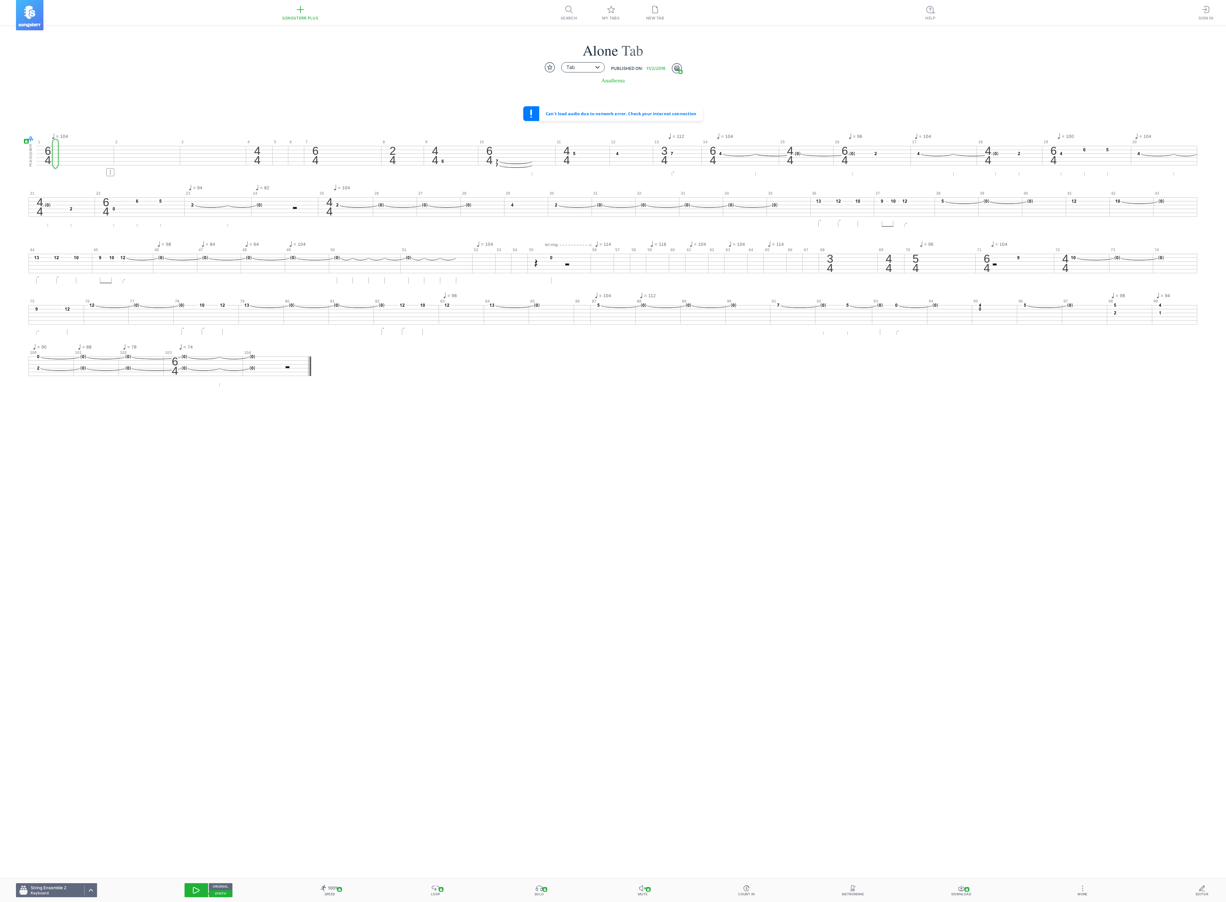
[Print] (677, 68)
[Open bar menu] (110, 172)
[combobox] (583, 67)
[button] (29, 139)
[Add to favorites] (550, 67)
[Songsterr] (29, 15)
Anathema (613, 80)
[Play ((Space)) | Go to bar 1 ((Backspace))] (196, 890)
